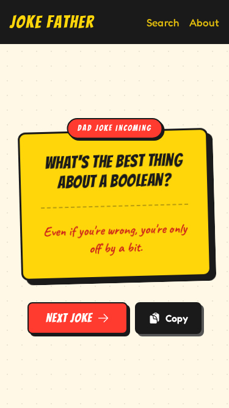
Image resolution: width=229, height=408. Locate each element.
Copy (176, 318)
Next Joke (69, 318)
